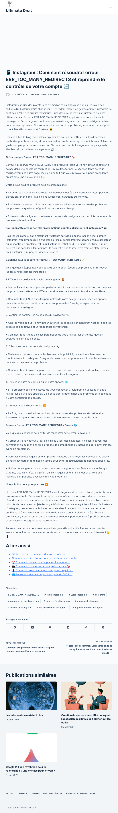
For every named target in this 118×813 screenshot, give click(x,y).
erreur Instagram (53, 594)
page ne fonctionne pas (57, 601)
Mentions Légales (52, 793)
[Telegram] (85, 627)
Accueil (10, 793)
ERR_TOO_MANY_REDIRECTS (23, 594)
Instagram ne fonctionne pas (23, 601)
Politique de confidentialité (80, 793)
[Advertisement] (59, 36)
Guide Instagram (78, 594)
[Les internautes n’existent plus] (31, 696)
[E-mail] (50, 627)
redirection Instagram (19, 607)
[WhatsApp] (103, 627)
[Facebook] (15, 627)
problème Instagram (86, 601)
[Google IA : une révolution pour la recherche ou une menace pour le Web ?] (31, 747)
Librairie (35, 793)
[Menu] (110, 6)
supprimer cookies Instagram (87, 607)
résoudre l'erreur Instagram (51, 607)
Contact (22, 793)
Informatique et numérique (45, 94)
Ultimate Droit (19, 10)
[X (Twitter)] (32, 627)
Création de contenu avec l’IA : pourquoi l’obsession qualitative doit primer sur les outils (86, 719)
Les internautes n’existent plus (24, 715)
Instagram (98, 594)
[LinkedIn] (68, 627)
